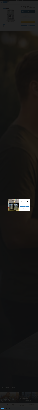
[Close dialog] (29, 199)
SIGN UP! (24, 206)
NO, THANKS (24, 208)
